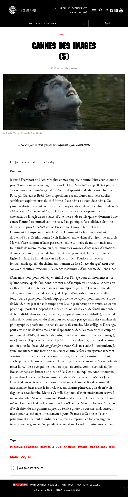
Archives (68, 485)
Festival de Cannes (25, 446)
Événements (79, 8)
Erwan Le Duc (51, 446)
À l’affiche (62, 8)
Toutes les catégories (42, 24)
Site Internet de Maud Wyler (12, 468)
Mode (84, 446)
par (69, 68)
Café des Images (26, 10)
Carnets (62, 35)
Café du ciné (78, 12)
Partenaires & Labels (44, 485)
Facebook (111, 9)
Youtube (121, 9)
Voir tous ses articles (31, 468)
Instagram (106, 9)
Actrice (70, 446)
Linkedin (116, 9)
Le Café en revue (20, 485)
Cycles (108, 23)
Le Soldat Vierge (103, 446)
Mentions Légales (88, 485)
